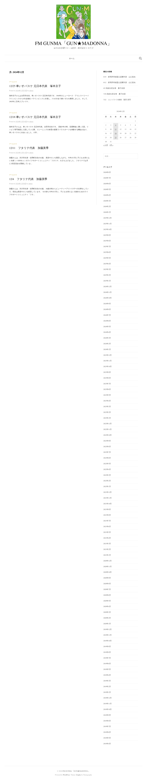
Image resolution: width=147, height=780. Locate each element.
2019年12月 (107, 629)
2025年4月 (107, 263)
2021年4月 (107, 538)
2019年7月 (107, 658)
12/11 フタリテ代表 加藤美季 (29, 148)
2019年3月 (107, 681)
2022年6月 (107, 458)
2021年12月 (107, 492)
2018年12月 (107, 698)
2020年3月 (107, 612)
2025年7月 (107, 246)
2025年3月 (107, 269)
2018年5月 (107, 738)
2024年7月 (107, 315)
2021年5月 (107, 532)
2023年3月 (107, 406)
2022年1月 (107, 486)
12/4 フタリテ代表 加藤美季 (28, 179)
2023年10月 (107, 366)
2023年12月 (107, 355)
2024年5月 (107, 326)
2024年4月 (107, 332)
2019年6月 (107, 663)
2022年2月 (107, 480)
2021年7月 (107, 521)
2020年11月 (107, 566)
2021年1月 (107, 555)
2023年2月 (107, 412)
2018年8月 (107, 721)
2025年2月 (107, 275)
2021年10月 (107, 503)
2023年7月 (107, 383)
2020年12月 (107, 561)
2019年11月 (107, 635)
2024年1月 (107, 349)
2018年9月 (107, 715)
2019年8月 (107, 652)
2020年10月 (107, 572)
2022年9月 (107, 441)
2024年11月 (107, 292)
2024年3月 (107, 338)
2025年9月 (107, 235)
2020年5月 (107, 601)
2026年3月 (107, 201)
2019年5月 (107, 669)
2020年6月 (107, 595)
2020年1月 (107, 623)
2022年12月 (107, 423)
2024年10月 (107, 298)
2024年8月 (107, 309)
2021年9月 (107, 509)
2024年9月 (107, 303)
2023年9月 (107, 372)
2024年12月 (107, 286)
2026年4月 (107, 195)
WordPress (66, 775)
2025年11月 (107, 223)
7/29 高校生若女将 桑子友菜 (114, 94)
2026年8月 (107, 172)
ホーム (72, 58)
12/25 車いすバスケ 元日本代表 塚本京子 (35, 86)
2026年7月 (107, 178)
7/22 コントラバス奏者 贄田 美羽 (117, 99)
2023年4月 (107, 401)
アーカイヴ (13, 82)
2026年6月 (107, 183)
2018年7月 (107, 726)
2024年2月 (107, 343)
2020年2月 (107, 618)
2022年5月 (107, 463)
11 (115, 129)
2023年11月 (107, 360)
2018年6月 (107, 732)
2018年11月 (107, 703)
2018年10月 (107, 709)
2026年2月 (107, 206)
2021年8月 (107, 515)
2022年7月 (107, 452)
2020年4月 (107, 606)
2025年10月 (107, 229)
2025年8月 (107, 241)
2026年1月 (107, 212)
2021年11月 (107, 498)
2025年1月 (107, 281)
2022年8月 (107, 446)
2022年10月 (107, 435)
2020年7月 (107, 589)
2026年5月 (107, 189)
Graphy (78, 775)
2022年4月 (107, 469)
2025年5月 (107, 258)
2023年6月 (107, 389)
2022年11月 (107, 429)
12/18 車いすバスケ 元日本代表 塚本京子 (35, 117)
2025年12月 (107, 218)
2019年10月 (107, 640)
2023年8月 (107, 378)
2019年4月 (107, 675)
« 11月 (105, 145)
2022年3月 (107, 475)
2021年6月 (107, 526)
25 (115, 137)
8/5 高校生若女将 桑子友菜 (114, 88)
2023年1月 (107, 418)
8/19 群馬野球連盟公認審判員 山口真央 (119, 77)
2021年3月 (107, 543)
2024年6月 (107, 321)
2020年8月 (107, 583)
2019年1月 (107, 692)
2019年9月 (107, 646)
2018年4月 (107, 743)
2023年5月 (107, 395)
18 (115, 133)
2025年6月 (107, 252)
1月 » (111, 145)
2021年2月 (107, 549)
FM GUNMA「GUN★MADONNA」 (73, 43)
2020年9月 (107, 578)
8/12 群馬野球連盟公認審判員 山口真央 (119, 82)
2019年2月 (107, 686)
